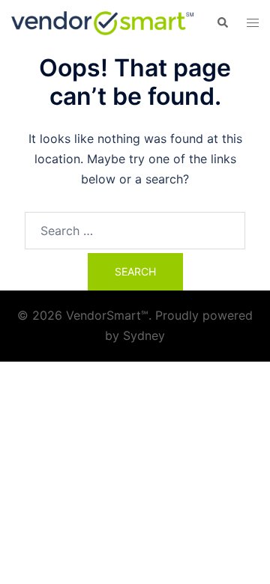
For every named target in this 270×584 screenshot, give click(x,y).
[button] (222, 23)
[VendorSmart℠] (102, 21)
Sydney (144, 335)
